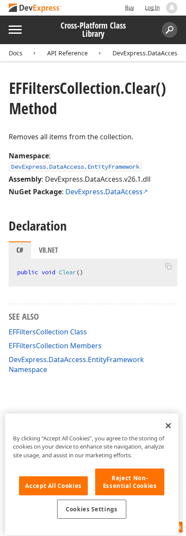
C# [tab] (19, 250)
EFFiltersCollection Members (55, 345)
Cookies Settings (92, 509)
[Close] (168, 425)
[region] (91, 474)
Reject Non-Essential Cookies (130, 482)
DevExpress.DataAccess (104, 191)
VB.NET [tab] (48, 250)
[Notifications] (171, 7)
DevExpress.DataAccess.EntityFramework (75, 166)
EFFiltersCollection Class (48, 332)
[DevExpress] (35, 8)
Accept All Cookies (53, 486)
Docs (15, 53)
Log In (152, 7)
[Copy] (168, 266)
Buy (129, 7)
